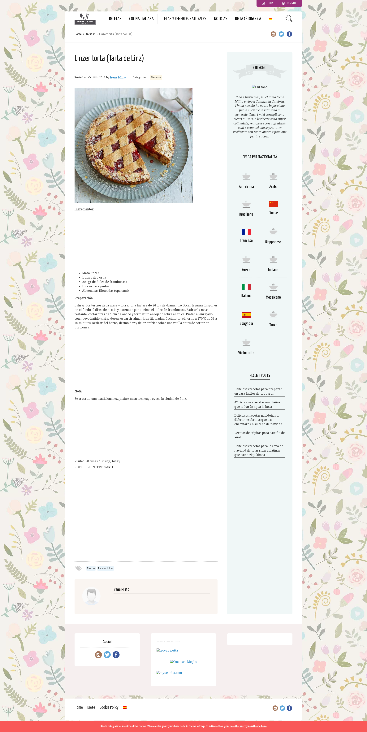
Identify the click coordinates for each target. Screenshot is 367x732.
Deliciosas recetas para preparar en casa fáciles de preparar (258, 391)
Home (78, 34)
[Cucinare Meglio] (183, 662)
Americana (246, 187)
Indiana (273, 270)
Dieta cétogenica (248, 19)
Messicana (273, 297)
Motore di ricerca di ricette (168, 641)
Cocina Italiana (141, 19)
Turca (273, 325)
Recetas (115, 19)
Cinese (273, 213)
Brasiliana (246, 214)
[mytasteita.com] (169, 673)
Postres (91, 568)
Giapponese (273, 242)
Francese (246, 240)
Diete (91, 707)
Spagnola (246, 323)
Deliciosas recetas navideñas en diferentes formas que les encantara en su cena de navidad (258, 420)
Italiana (246, 296)
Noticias (220, 19)
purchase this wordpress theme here (245, 726)
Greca (246, 270)
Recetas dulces (105, 568)
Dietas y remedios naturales (184, 19)
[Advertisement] (146, 241)
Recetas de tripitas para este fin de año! (259, 435)
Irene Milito (118, 77)
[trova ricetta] (167, 650)
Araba (273, 187)
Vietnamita (246, 353)
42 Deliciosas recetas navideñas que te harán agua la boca (257, 405)
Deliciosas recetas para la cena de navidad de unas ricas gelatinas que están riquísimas (258, 450)
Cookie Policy (109, 707)
